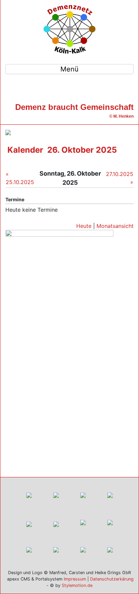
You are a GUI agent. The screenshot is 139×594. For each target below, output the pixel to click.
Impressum (75, 579)
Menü (69, 69)
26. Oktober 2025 (82, 150)
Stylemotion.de (77, 585)
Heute (83, 225)
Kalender (25, 150)
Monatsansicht (115, 225)
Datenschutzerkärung (112, 579)
